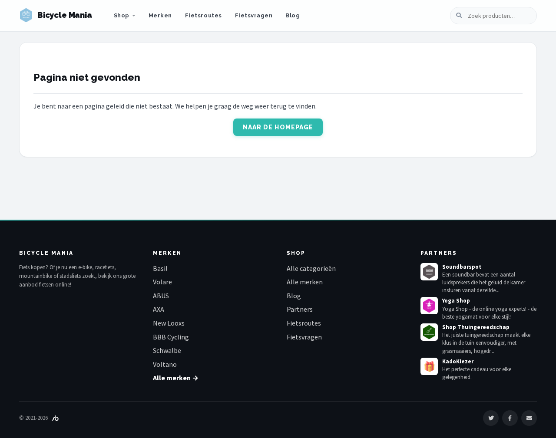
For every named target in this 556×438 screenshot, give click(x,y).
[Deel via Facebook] (510, 418)
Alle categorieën (311, 268)
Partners (300, 309)
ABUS (161, 295)
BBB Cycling (171, 337)
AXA (158, 309)
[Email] (529, 418)
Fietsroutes (203, 15)
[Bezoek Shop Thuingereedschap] (429, 332)
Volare (162, 281)
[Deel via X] (491, 418)
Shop (121, 15)
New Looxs (169, 323)
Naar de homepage (278, 127)
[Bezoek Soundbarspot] (429, 271)
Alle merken (305, 281)
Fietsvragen (254, 15)
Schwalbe (167, 350)
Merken (160, 15)
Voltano (165, 364)
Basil (160, 268)
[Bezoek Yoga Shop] (429, 305)
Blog (292, 15)
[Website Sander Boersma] (55, 418)
